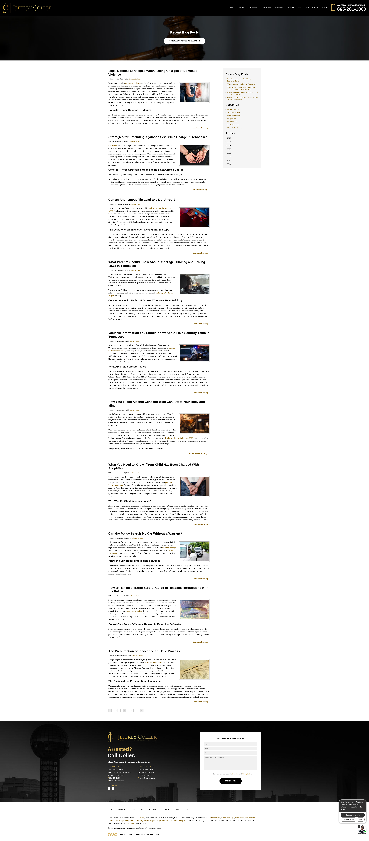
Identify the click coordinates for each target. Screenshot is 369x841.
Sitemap (158, 834)
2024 (228, 146)
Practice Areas (253, 7)
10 (128, 710)
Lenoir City (250, 818)
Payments (325, 7)
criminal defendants (153, 662)
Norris (146, 821)
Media (300, 7)
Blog (307, 7)
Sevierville (239, 818)
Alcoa (223, 818)
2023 (228, 149)
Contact (315, 7)
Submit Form (230, 781)
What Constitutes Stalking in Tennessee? (241, 84)
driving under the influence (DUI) (179, 438)
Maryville (128, 821)
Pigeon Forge (155, 821)
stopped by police (134, 611)
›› (141, 710)
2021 (228, 157)
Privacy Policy (246, 774)
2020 (228, 160)
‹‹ (109, 710)
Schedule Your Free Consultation (184, 41)
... (113, 710)
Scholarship (290, 7)
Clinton (111, 821)
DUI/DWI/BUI (135, 204)
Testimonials (278, 7)
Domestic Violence (233, 116)
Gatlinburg (138, 821)
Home (232, 7)
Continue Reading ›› (201, 128)
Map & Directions (116, 781)
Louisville (166, 821)
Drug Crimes (231, 119)
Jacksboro (140, 818)
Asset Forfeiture (233, 109)
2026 (228, 138)
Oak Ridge (119, 821)
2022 (228, 153)
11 (131, 710)
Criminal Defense (135, 79)
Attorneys (241, 7)
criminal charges (169, 548)
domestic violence (133, 83)
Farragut (230, 818)
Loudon (174, 821)
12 (135, 710)
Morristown (215, 818)
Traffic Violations (136, 596)
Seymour (131, 823)
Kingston (183, 821)
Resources (148, 834)
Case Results (266, 7)
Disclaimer (235, 774)
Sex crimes (113, 146)
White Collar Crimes (234, 128)
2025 (228, 142)
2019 (228, 164)
